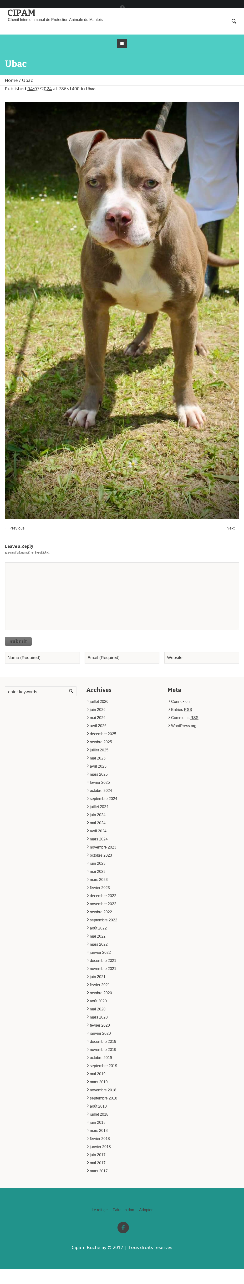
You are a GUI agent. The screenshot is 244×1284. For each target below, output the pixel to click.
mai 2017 (98, 1163)
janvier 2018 (100, 1147)
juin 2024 (98, 815)
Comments (184, 718)
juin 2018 (98, 1122)
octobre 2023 (101, 855)
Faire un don (123, 1210)
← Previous (15, 528)
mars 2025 (99, 774)
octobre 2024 (101, 791)
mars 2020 (99, 1017)
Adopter (145, 1210)
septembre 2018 (103, 1098)
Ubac (90, 89)
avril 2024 (98, 831)
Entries (181, 710)
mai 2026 (98, 718)
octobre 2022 (101, 912)
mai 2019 (98, 1074)
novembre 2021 (103, 969)
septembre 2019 (103, 1066)
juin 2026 (98, 710)
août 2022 (98, 928)
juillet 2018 (99, 1114)
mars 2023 (99, 880)
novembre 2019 (103, 1050)
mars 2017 (99, 1171)
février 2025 (100, 782)
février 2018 (100, 1139)
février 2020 (100, 1025)
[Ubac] (122, 310)
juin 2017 (98, 1155)
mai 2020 (98, 1009)
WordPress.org (183, 726)
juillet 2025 (99, 750)
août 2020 (98, 1001)
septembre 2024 (103, 799)
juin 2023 (98, 863)
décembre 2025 (103, 734)
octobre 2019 (101, 1058)
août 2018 (98, 1106)
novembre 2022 (103, 904)
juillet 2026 (99, 701)
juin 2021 (98, 977)
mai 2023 (98, 871)
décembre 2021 (103, 961)
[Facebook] (122, 7)
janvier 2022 (100, 952)
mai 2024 (98, 823)
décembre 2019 (103, 1041)
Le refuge (100, 1210)
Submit (18, 641)
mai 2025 (98, 758)
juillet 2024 (99, 807)
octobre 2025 (101, 742)
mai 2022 (98, 936)
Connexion (180, 701)
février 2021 (100, 985)
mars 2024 (99, 839)
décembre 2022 (103, 896)
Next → (233, 528)
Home (11, 80)
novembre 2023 (103, 847)
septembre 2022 (103, 920)
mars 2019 (99, 1082)
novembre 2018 (103, 1090)
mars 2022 (99, 944)
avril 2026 (98, 726)
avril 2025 (98, 766)
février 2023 (100, 888)
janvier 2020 (100, 1033)
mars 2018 (99, 1131)
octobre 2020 (101, 993)
